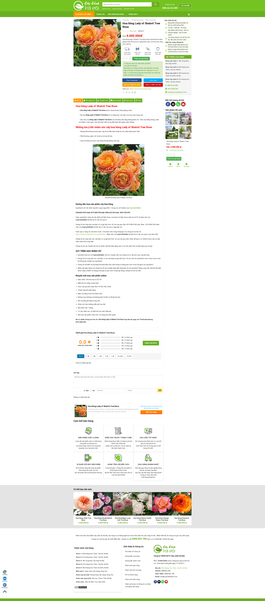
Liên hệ (170, 166)
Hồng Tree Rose (150, 20)
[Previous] (78, 503)
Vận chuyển (117, 100)
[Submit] (155, 4)
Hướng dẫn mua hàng (132, 556)
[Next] (186, 503)
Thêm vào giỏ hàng (141, 58)
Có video (120, 356)
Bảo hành (129, 100)
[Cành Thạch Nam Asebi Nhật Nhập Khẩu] (171, 118)
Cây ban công (106, 9)
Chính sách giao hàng (132, 565)
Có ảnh (129, 356)
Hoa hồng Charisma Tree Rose (181, 519)
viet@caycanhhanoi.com (177, 92)
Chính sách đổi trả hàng (133, 570)
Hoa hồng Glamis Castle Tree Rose (142, 519)
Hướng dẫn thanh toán (132, 561)
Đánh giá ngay (151, 343)
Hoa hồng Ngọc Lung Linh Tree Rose (122, 519)
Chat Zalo (4, 581)
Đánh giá (186, 166)
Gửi (160, 390)
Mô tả (79, 100)
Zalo (128, 73)
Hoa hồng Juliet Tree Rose (83, 519)
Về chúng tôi (90, 100)
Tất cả (81, 356)
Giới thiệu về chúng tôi (132, 551)
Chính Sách (132, 14)
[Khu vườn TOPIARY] (171, 132)
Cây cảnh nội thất (129, 9)
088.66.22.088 (170, 8)
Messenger (5, 587)
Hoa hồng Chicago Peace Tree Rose (162, 519)
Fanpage (155, 70)
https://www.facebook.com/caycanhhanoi (90, 234)
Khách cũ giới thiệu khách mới (178, 46)
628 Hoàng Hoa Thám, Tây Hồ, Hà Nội (174, 568)
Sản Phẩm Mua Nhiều (116, 14)
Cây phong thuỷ (117, 9)
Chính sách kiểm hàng (132, 579)
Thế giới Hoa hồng (137, 20)
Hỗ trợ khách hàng (131, 575)
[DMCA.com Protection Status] (80, 587)
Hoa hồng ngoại (146, 89)
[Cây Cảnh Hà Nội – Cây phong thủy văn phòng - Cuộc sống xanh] (86, 6)
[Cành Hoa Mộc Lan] (185, 118)
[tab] (77, 100)
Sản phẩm (125, 20)
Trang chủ (100, 14)
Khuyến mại (104, 100)
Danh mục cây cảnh (83, 14)
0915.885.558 (173, 89)
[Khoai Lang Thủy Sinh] (185, 132)
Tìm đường (4, 574)
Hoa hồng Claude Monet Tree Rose (103, 519)
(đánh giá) (133, 31)
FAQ (139, 100)
